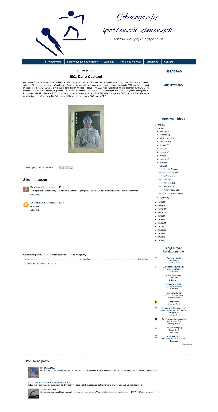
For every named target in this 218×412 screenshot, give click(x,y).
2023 (160, 206)
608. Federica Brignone (168, 169)
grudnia (163, 131)
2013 (160, 240)
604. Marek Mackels (167, 183)
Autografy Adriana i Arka (173, 267)
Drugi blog (152, 61)
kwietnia (163, 159)
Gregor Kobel (174, 330)
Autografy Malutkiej (174, 284)
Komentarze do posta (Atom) (44, 263)
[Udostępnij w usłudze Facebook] (68, 167)
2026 (160, 125)
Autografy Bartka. (38, 203)
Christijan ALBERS (173, 269)
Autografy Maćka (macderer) (174, 308)
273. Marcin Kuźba (174, 321)
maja (162, 156)
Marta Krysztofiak (38, 187)
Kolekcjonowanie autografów (174, 319)
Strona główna (53, 61)
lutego (162, 166)
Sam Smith (174, 278)
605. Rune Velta (165, 180)
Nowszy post (29, 259)
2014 (160, 237)
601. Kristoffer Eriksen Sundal (171, 193)
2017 (160, 226)
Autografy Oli (173, 302)
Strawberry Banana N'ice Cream (174, 339)
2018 (160, 223)
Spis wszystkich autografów (82, 61)
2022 (160, 209)
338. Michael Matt (47, 368)
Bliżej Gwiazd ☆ (173, 337)
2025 (160, 128)
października (165, 138)
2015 (160, 233)
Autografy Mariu (174, 258)
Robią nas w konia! (130, 61)
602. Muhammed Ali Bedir (169, 190)
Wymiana (109, 61)
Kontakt (168, 61)
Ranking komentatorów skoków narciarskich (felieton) (49, 382)
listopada (164, 135)
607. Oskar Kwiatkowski (169, 173)
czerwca (163, 152)
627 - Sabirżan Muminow (174, 295)
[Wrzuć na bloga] (62, 167)
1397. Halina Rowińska (174, 286)
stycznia (163, 198)
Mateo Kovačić (173, 260)
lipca (162, 149)
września (163, 142)
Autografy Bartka (174, 293)
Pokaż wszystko (187, 344)
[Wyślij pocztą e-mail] (59, 167)
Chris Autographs (173, 275)
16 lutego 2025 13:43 (55, 187)
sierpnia (163, 145)
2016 (160, 230)
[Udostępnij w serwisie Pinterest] (71, 167)
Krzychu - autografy (174, 328)
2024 (160, 202)
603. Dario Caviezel (167, 187)
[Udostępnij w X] (65, 167)
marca (162, 163)
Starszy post (143, 259)
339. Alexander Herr (48, 390)
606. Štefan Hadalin (167, 176)
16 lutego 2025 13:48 (55, 203)
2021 (160, 213)
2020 (160, 216)
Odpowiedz (35, 195)
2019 (160, 219)
